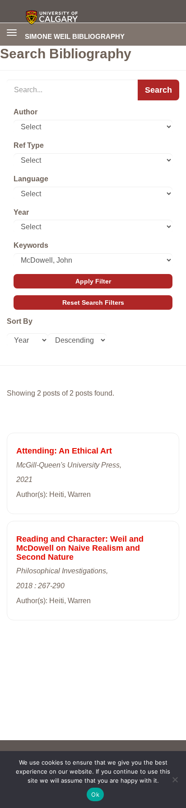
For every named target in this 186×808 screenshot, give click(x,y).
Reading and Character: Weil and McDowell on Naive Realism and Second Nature (80, 548)
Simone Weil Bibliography (75, 36)
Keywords (31, 245)
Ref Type (29, 145)
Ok (95, 794)
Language (31, 179)
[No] (174, 779)
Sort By (20, 321)
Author (25, 112)
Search (158, 90)
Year (21, 212)
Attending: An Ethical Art (64, 450)
